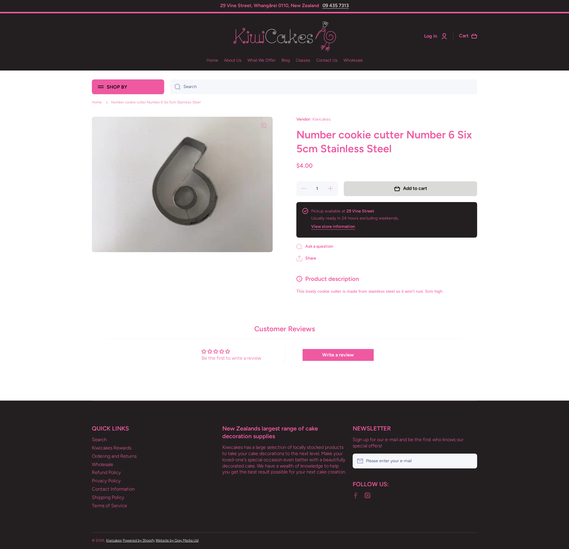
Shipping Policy (108, 497)
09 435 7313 (335, 5)
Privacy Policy (106, 481)
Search (99, 439)
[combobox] (323, 86)
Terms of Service (109, 505)
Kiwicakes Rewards (111, 448)
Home (97, 102)
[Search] (175, 86)
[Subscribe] (469, 461)
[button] (306, 258)
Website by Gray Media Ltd (177, 540)
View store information (333, 226)
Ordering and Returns (114, 456)
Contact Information (113, 489)
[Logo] (284, 36)
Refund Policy (106, 472)
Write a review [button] (338, 355)
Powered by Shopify (139, 540)
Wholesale (102, 464)
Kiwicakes (114, 540)
